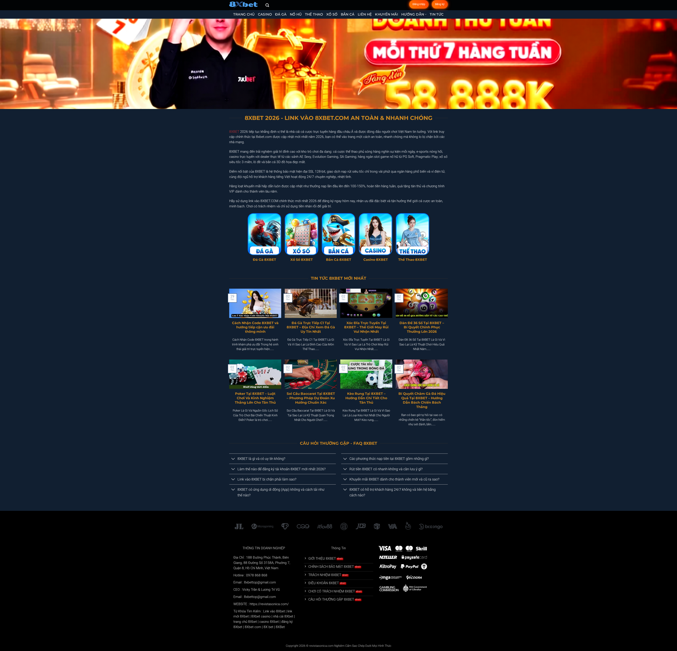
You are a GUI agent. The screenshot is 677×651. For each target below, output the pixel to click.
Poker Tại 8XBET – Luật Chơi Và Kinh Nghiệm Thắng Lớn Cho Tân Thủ (255, 397)
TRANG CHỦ (244, 14)
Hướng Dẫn (412, 14)
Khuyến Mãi (386, 14)
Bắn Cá (348, 14)
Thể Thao (314, 14)
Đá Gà (281, 14)
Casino (265, 14)
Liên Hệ (365, 14)
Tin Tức (437, 14)
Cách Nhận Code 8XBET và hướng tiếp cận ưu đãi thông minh (255, 327)
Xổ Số (332, 14)
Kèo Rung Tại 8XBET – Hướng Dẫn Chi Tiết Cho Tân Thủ (366, 397)
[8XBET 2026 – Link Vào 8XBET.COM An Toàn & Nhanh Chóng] (244, 5)
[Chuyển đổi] (233, 459)
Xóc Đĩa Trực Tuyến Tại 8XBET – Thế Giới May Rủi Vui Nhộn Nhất (366, 327)
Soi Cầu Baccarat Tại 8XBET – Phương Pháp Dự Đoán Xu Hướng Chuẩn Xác (311, 397)
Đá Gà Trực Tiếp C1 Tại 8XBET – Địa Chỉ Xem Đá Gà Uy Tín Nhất (311, 327)
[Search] (267, 5)
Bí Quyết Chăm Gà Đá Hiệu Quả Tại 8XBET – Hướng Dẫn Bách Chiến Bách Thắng (421, 400)
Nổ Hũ (296, 14)
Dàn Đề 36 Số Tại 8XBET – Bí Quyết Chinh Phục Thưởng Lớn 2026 (422, 327)
